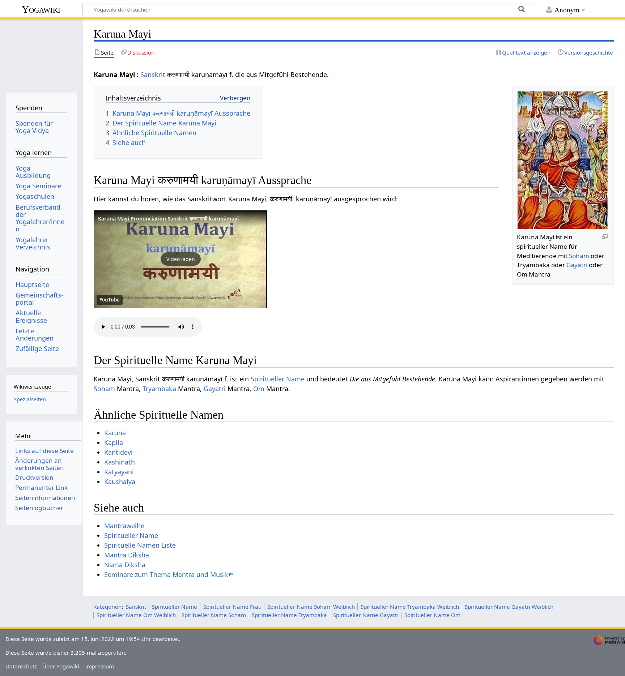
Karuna (115, 432)
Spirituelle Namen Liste (140, 545)
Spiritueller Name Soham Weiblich (311, 606)
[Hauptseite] (41, 53)
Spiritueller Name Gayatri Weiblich (509, 606)
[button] (180, 259)
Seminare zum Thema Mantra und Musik (166, 574)
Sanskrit (152, 74)
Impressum (99, 666)
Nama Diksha (124, 564)
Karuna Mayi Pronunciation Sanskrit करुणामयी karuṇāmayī (168, 218)
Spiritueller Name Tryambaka (289, 615)
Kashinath (119, 462)
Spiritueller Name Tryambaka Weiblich (410, 606)
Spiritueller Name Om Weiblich (136, 615)
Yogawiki (41, 9)
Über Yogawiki (60, 666)
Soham (579, 256)
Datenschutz (21, 666)
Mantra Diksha (126, 555)
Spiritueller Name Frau (232, 606)
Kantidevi (118, 452)
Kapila (113, 442)
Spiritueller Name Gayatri (366, 615)
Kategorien (107, 606)
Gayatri (576, 265)
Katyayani (119, 471)
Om (258, 388)
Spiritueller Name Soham (214, 615)
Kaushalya (119, 481)
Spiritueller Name (278, 379)
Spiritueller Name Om (432, 615)
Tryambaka (159, 388)
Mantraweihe (124, 525)
